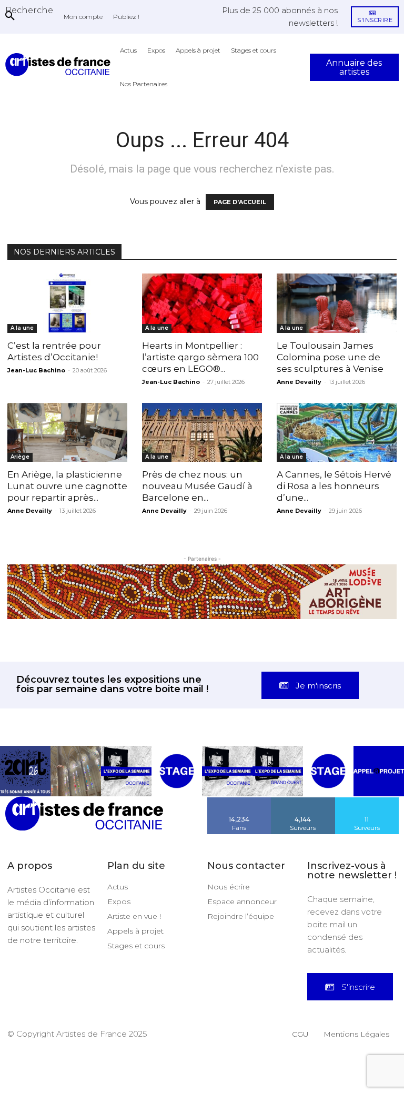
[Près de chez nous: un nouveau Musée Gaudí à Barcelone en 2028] (202, 432)
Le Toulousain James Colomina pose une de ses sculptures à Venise (330, 357)
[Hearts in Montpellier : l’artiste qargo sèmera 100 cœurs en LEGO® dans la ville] (202, 303)
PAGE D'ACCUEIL (240, 202)
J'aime (239, 801)
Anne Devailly (299, 382)
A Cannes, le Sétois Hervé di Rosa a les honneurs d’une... (334, 486)
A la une (22, 328)
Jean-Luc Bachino (36, 370)
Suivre (303, 801)
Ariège (20, 456)
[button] (29, 10)
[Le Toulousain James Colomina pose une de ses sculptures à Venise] (337, 303)
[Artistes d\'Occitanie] (60, 64)
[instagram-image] (25, 771)
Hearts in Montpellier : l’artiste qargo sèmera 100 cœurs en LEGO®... (200, 357)
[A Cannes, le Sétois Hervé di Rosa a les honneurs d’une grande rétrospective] (337, 432)
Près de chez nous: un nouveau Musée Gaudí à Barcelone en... (197, 486)
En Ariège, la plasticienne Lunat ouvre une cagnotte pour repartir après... (67, 486)
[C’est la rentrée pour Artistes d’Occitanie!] (67, 303)
